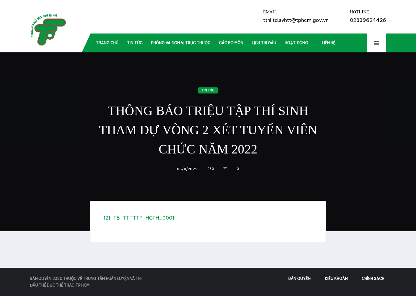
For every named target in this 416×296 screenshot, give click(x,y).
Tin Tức (135, 43)
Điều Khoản (336, 278)
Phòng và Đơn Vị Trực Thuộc (180, 43)
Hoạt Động (296, 43)
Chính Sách (373, 278)
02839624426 (368, 20)
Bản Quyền (299, 278)
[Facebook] (351, 43)
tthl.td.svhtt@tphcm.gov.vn (296, 20)
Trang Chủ (107, 43)
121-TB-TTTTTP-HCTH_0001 (139, 218)
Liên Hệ (329, 43)
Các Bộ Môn (231, 43)
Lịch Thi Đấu (264, 43)
